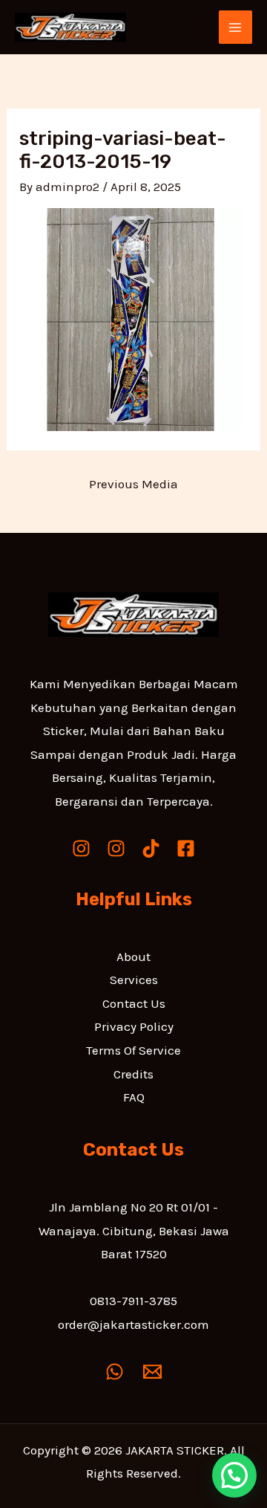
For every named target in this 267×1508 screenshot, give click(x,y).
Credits (133, 1074)
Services (134, 979)
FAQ (134, 1097)
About (133, 956)
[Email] (152, 1371)
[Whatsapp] (114, 1371)
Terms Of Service (133, 1050)
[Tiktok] (151, 848)
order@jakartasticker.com (133, 1324)
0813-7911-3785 (133, 1300)
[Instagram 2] (116, 848)
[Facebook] (186, 848)
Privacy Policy (134, 1026)
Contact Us (133, 1003)
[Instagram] (81, 848)
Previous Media (133, 483)
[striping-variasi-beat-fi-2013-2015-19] (130, 318)
